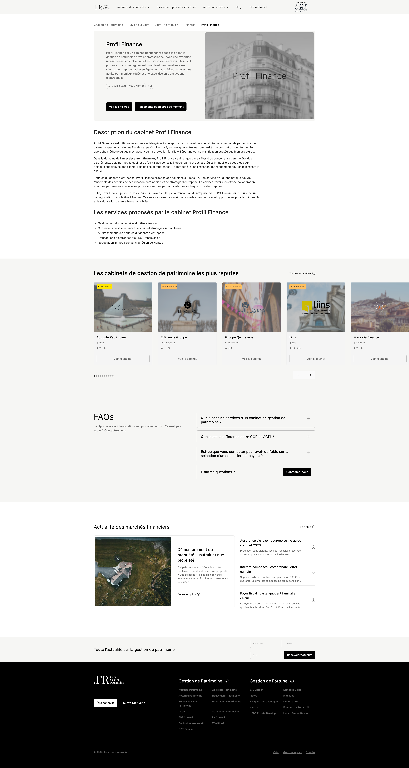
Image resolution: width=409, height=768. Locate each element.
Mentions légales (292, 752)
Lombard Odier (292, 689)
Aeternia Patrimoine (190, 695)
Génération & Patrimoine (226, 701)
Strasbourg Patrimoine (225, 711)
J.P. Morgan (256, 689)
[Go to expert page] (123, 307)
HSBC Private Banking (263, 713)
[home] (102, 7)
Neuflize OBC (291, 701)
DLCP (182, 711)
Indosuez (288, 695)
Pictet (253, 695)
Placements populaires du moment (161, 106)
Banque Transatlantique (264, 701)
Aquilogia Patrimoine (224, 689)
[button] (133, 7)
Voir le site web (119, 106)
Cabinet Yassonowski (191, 723)
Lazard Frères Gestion (296, 713)
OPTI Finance (186, 729)
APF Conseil (186, 717)
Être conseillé (105, 703)
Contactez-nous (297, 472)
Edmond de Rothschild (296, 707)
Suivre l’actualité (134, 703)
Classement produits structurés (176, 7)
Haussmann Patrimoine (226, 695)
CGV (276, 752)
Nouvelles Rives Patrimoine (188, 703)
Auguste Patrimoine (190, 689)
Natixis (254, 707)
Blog (238, 7)
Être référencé (258, 7)
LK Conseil (218, 717)
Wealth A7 (218, 723)
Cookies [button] (310, 752)
